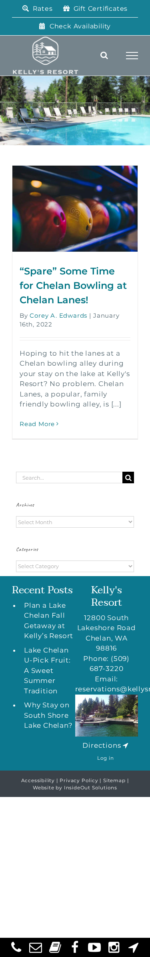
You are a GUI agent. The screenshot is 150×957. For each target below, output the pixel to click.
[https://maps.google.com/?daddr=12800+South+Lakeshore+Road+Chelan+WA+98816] (125, 745)
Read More (37, 424)
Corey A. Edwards (58, 315)
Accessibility (38, 780)
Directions (101, 745)
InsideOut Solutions (90, 788)
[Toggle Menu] (132, 55)
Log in (105, 758)
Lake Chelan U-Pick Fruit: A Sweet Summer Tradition (47, 670)
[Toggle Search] (104, 55)
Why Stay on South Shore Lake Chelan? (48, 715)
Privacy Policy (79, 780)
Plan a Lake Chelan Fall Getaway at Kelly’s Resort (48, 620)
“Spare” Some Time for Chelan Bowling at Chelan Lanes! (73, 285)
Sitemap (114, 780)
